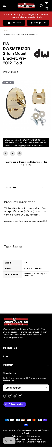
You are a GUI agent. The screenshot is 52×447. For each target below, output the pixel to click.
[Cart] (46, 8)
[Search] (41, 5)
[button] (4, 5)
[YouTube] (20, 395)
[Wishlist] (46, 3)
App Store (16, 22)
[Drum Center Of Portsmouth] (26, 6)
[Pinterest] (19, 153)
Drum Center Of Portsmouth (29, 430)
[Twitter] (12, 153)
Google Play (40, 22)
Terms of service (17, 439)
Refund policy (18, 436)
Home (6, 31)
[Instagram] (15, 395)
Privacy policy (33, 436)
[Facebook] (5, 153)
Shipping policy (35, 439)
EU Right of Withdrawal (37, 442)
